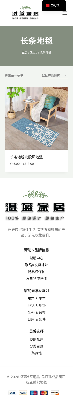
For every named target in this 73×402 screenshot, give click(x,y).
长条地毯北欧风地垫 (26, 157)
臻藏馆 (36, 353)
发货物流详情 (36, 279)
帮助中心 (36, 258)
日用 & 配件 (37, 319)
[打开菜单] (66, 13)
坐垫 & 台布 (37, 312)
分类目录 (36, 346)
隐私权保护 (36, 272)
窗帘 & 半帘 (37, 299)
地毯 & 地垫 (37, 306)
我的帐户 (36, 339)
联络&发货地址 (36, 265)
